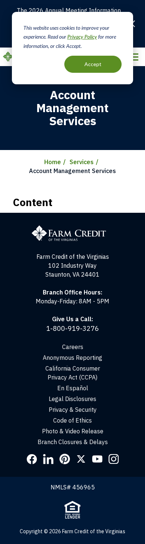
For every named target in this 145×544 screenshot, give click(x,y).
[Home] (72, 217)
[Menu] (133, 57)
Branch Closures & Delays (73, 442)
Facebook (32, 459)
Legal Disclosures (72, 399)
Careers (72, 347)
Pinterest (64, 459)
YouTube (97, 459)
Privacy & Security (73, 409)
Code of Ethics (72, 420)
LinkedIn (48, 459)
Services (82, 162)
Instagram (114, 459)
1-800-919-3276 (72, 328)
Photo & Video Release (72, 431)
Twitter (81, 459)
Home (52, 162)
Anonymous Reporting (72, 357)
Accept (93, 64)
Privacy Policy (82, 36)
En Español (72, 388)
